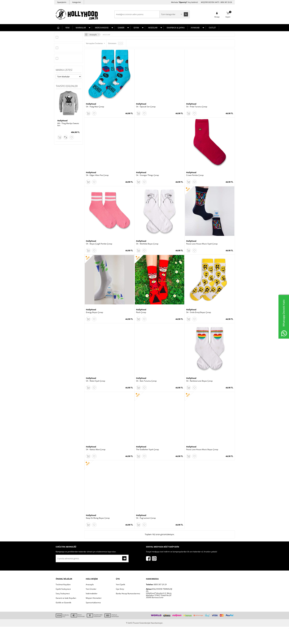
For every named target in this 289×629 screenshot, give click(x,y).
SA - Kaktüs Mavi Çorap (95, 449)
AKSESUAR (152, 27)
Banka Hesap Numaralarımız (128, 593)
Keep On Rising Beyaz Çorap (98, 518)
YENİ (67, 27)
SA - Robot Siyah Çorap (95, 381)
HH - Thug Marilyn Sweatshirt (68, 124)
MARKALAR (81, 27)
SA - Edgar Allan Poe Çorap (97, 175)
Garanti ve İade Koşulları (66, 598)
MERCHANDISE (102, 27)
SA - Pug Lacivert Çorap (146, 518)
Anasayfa (90, 584)
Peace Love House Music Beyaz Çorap (202, 449)
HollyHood (62, 120)
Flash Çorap (141, 312)
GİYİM (136, 27)
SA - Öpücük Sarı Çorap (145, 107)
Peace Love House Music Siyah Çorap (202, 244)
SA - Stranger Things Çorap (147, 175)
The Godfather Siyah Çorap (147, 449)
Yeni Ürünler (91, 589)
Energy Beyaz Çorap (94, 312)
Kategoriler (76, 2)
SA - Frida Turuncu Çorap (196, 107)
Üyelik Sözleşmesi (63, 589)
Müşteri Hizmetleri (93, 598)
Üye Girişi (120, 589)
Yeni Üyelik (120, 584)
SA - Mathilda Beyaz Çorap (147, 244)
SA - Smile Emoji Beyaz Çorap (198, 312)
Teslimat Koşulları (63, 584)
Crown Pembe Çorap (195, 175)
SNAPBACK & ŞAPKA (176, 27)
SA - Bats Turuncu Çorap (146, 381)
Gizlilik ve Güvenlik (63, 602)
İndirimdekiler (91, 593)
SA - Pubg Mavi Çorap (95, 107)
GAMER (121, 27)
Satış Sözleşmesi (63, 593)
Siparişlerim (61, 2)
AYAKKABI (195, 27)
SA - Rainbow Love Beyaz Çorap (199, 381)
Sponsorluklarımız (93, 602)
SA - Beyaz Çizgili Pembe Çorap (99, 244)
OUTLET (212, 27)
